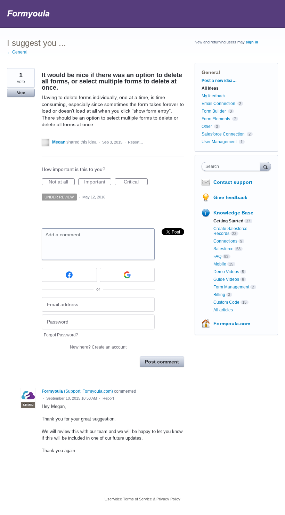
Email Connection (218, 103)
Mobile (219, 264)
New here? (98, 347)
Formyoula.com (231, 323)
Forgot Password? (61, 335)
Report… (135, 142)
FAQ (217, 256)
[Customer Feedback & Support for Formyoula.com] (28, 14)
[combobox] (232, 166)
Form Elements (216, 118)
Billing (219, 294)
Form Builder (214, 111)
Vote (21, 93)
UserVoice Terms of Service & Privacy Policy (142, 499)
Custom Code (226, 302)
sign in (252, 42)
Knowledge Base (233, 212)
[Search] (265, 166)
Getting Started (228, 221)
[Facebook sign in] (69, 275)
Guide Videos (226, 279)
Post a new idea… (219, 80)
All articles (223, 310)
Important (97, 182)
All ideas (210, 88)
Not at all (62, 182)
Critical (136, 182)
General (211, 72)
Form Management (231, 287)
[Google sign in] (127, 275)
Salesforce (223, 248)
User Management (219, 141)
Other (207, 126)
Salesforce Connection (223, 134)
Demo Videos (226, 271)
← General (17, 52)
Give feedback (230, 197)
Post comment (162, 362)
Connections (225, 241)
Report (108, 398)
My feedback (214, 95)
